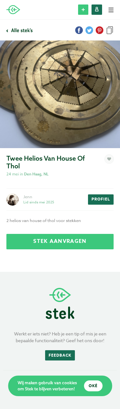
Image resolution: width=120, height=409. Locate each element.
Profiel (101, 199)
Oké (93, 385)
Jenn (27, 197)
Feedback (60, 355)
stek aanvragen (59, 241)
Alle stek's (21, 30)
